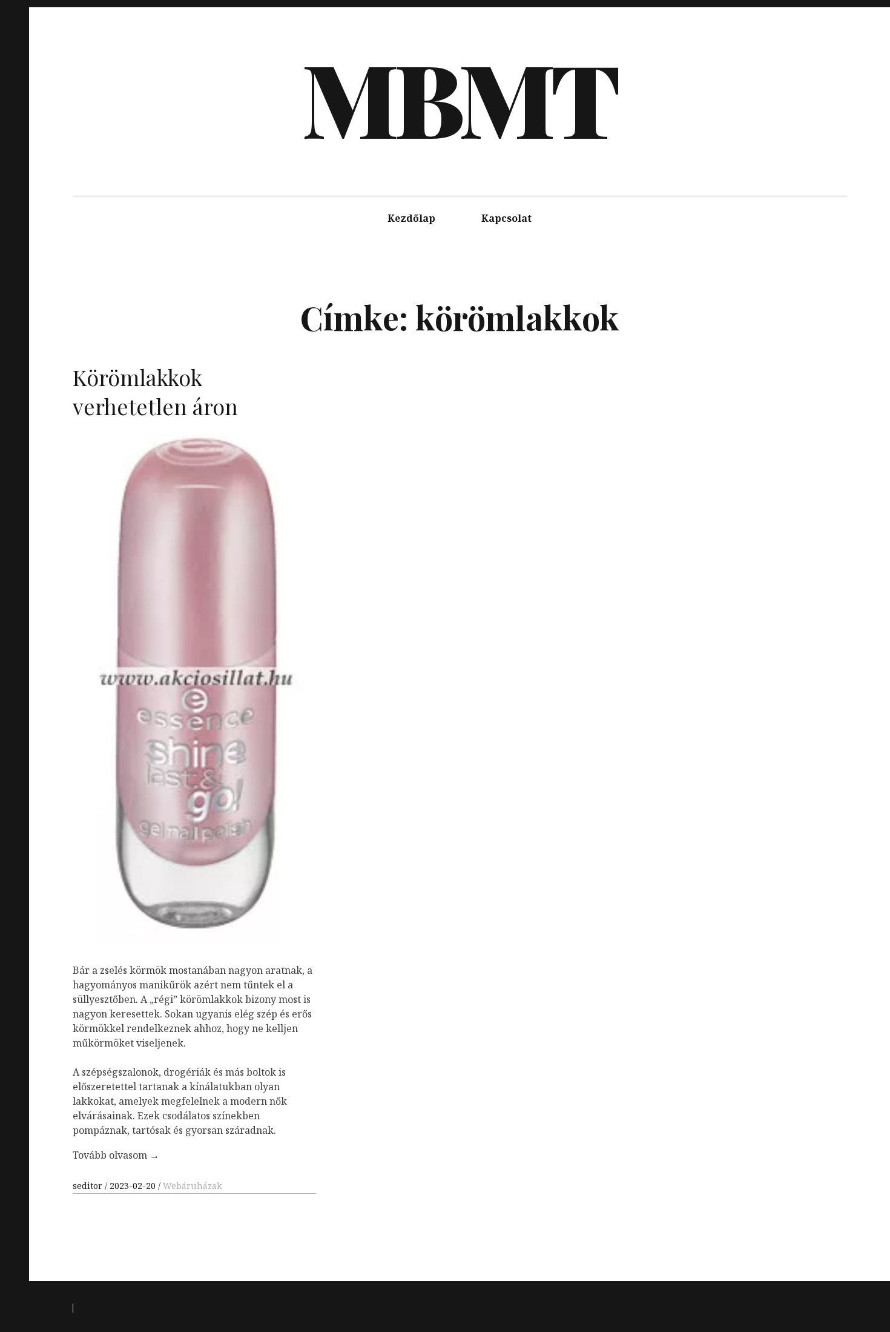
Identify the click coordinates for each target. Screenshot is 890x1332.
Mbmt (458, 97)
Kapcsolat (506, 218)
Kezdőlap (411, 218)
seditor (89, 1185)
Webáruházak (192, 1185)
